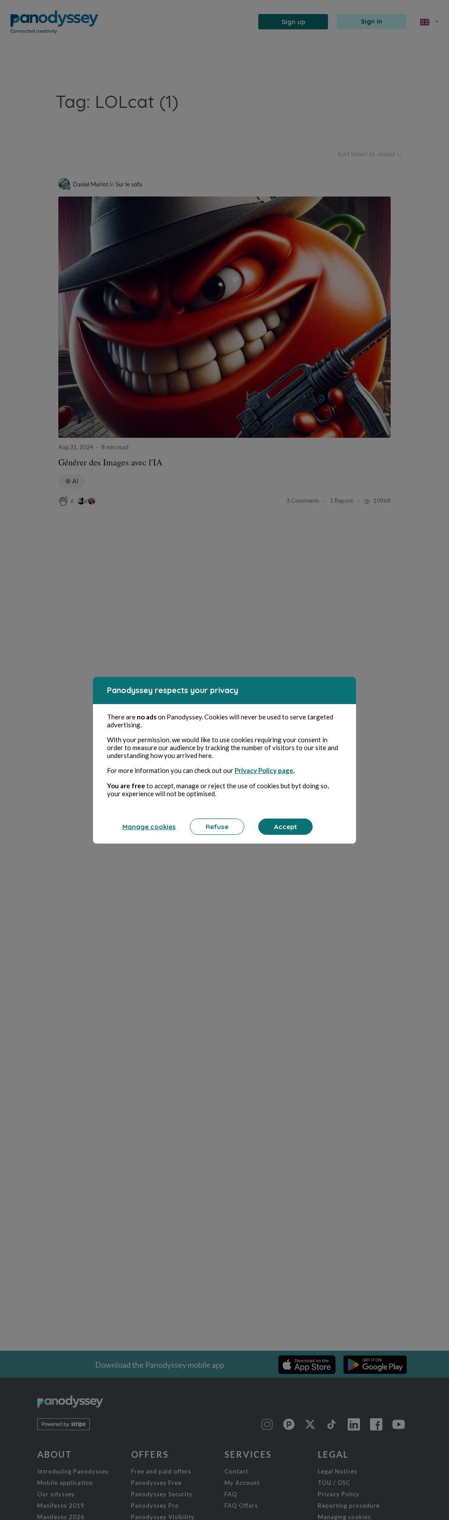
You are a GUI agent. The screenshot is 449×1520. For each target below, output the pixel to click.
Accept (285, 827)
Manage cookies (149, 827)
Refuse (217, 827)
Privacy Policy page (264, 770)
